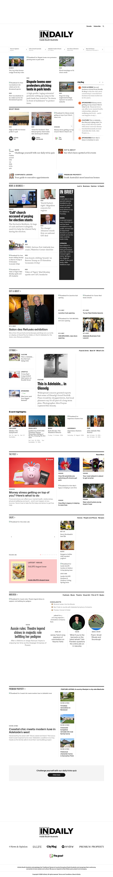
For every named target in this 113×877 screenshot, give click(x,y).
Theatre (79, 595)
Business (86, 186)
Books (101, 595)
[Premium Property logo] (91, 846)
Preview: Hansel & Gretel (62, 610)
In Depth (101, 186)
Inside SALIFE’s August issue (38, 580)
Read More (100, 454)
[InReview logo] (68, 846)
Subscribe (97, 26)
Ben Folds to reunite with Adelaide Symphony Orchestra (73, 607)
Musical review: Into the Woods (64, 604)
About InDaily (76, 874)
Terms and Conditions (65, 874)
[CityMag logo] (51, 847)
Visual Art (86, 595)
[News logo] (18, 846)
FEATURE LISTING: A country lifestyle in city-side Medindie (82, 689)
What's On (100, 351)
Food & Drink (84, 351)
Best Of (92, 351)
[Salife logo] (37, 847)
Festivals (66, 595)
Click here (56, 775)
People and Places (90, 518)
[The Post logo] (56, 856)
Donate (89, 26)
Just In (79, 186)
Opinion (94, 186)
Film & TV (94, 595)
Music (72, 595)
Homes (79, 518)
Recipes (101, 518)
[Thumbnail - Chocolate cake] (33, 537)
